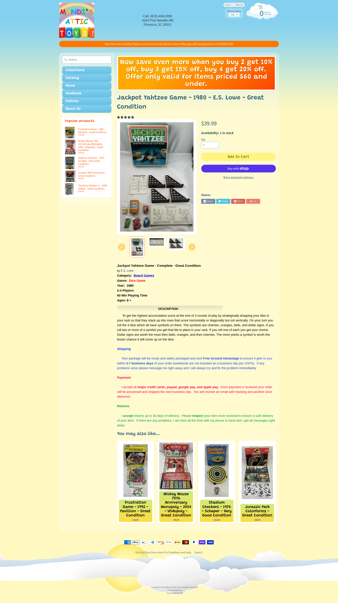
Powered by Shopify (175, 593)
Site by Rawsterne (174, 590)
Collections (75, 70)
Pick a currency (234, 11)
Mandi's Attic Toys (173, 587)
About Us (73, 109)
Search (199, 552)
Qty (203, 139)
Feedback (74, 93)
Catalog (72, 78)
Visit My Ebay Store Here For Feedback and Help (163, 552)
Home (70, 85)
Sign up (239, 5)
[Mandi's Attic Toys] (76, 20)
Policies (72, 101)
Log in (228, 5)
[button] (125, 117)
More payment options (238, 177)
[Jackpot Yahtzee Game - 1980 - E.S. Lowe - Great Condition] (137, 247)
